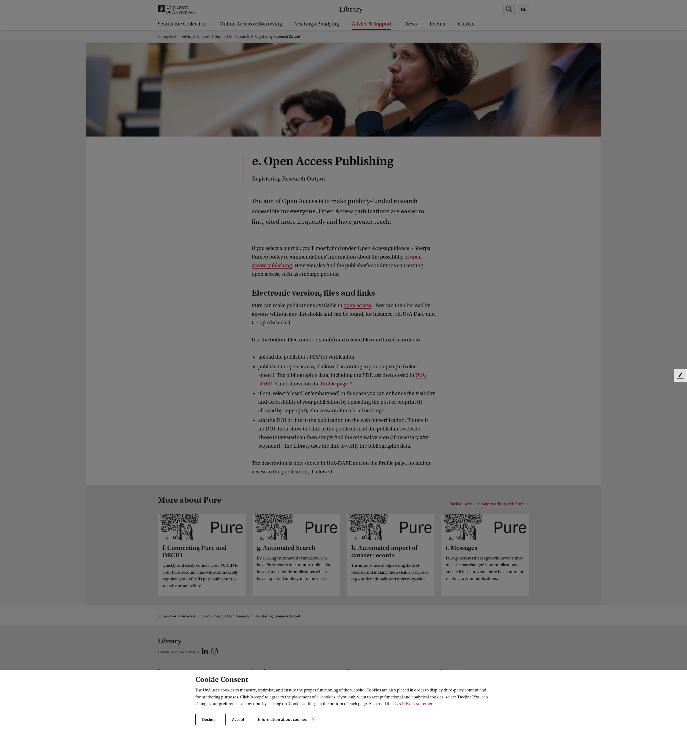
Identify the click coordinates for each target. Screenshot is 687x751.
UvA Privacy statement (414, 703)
